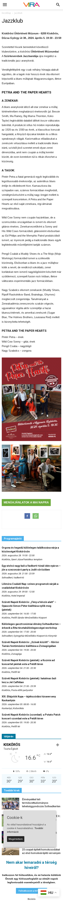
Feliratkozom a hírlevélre (31, 890)
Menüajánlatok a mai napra (26, 502)
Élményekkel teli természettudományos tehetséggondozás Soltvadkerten (41, 803)
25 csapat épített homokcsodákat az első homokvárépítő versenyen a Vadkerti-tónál (41, 853)
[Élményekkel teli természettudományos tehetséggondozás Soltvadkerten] (10, 804)
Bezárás (32, 899)
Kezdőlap (6, 13)
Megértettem (16, 839)
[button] (58, 4)
